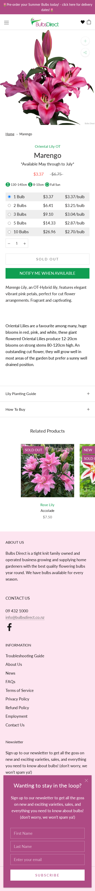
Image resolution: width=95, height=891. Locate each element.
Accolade (47, 510)
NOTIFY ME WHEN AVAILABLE (47, 273)
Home (10, 134)
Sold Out (47, 259)
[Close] (86, 780)
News (10, 673)
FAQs (10, 681)
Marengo (25, 134)
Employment (16, 716)
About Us (14, 664)
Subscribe (47, 875)
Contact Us (15, 725)
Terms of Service (20, 690)
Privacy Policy (17, 698)
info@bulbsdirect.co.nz (25, 617)
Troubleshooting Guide (25, 655)
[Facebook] (9, 627)
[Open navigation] (6, 22)
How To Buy (15, 409)
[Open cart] (89, 22)
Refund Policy (17, 707)
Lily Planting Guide (21, 393)
